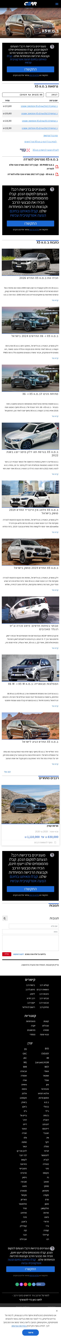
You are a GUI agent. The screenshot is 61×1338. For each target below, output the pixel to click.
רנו (47, 1239)
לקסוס (24, 1159)
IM (47, 1058)
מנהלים (45, 1025)
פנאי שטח (44, 1034)
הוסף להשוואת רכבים (43, 842)
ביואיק (24, 1102)
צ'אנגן (24, 1221)
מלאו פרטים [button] (34, 1275)
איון (47, 1084)
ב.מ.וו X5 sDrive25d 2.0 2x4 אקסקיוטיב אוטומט (39, 106)
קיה (25, 1230)
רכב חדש (31, 998)
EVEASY (45, 1053)
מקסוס (46, 1172)
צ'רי (47, 1225)
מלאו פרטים (34, 75)
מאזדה (46, 1164)
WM (25, 1066)
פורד (25, 1208)
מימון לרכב (30, 989)
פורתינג (23, 1212)
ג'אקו (24, 1106)
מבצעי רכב (44, 1002)
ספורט (46, 1030)
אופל (47, 1080)
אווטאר (46, 1075)
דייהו (25, 1124)
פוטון (47, 1203)
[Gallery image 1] (4, 33)
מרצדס (24, 1172)
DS (25, 1049)
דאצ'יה (46, 1119)
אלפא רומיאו (43, 1093)
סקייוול (24, 1195)
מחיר (7, 100)
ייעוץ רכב (31, 1002)
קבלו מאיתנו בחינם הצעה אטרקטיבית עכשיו (26, 59)
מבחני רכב (44, 998)
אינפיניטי (45, 1089)
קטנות (46, 1021)
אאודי (46, 1071)
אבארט (23, 1071)
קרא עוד (55, 300)
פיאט (46, 1217)
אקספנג (23, 1097)
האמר (24, 1128)
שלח (7, 953)
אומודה (24, 1075)
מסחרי (32, 1034)
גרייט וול (23, 1115)
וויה (47, 1137)
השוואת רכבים (43, 989)
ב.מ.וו (46, 1102)
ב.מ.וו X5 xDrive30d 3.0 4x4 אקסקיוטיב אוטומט (39, 113)
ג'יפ (25, 1111)
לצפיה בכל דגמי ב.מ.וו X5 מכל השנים (41, 141)
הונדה (24, 1133)
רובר (25, 1234)
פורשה (46, 1212)
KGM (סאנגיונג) (42, 1062)
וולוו (25, 1137)
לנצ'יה (46, 1159)
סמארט (23, 1190)
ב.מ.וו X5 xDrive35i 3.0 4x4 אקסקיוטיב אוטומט (40, 120)
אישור (30, 1332)
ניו (48, 1177)
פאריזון (24, 1199)
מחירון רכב (44, 1007)
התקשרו (30, 69)
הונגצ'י (46, 1133)
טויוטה (24, 1142)
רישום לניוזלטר (28, 1007)
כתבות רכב (44, 993)
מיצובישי (23, 1168)
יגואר (25, 1146)
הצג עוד (7, 771)
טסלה (46, 1146)
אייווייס (24, 1084)
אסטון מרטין (44, 1097)
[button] (41, 1284)
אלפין (24, 1093)
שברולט (23, 1239)
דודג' (25, 1119)
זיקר (47, 1142)
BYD (47, 1048)
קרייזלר (45, 1234)
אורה (25, 1080)
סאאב (46, 1181)
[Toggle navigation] (57, 4)
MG (25, 1062)
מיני (47, 1168)
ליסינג (32, 993)
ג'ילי (47, 1111)
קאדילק (23, 1225)
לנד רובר (23, 1155)
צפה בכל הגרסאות (51, 135)
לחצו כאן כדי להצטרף (30, 1299)
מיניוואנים (31, 1030)
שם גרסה (53, 100)
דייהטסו (45, 1128)
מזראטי (23, 1164)
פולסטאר (23, 1203)
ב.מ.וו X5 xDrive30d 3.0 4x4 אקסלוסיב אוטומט (40, 128)
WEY (47, 1066)
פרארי (46, 1221)
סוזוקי (46, 1186)
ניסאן (24, 1177)
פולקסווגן (45, 1208)
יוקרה (33, 1025)
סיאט (24, 1186)
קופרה (46, 1230)
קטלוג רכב (44, 985)
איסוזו (24, 1089)
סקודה (46, 1195)
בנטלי (46, 1106)
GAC (25, 1053)
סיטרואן (45, 1190)
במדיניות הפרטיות (19, 1325)
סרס (47, 1199)
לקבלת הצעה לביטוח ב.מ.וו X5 (46, 150)
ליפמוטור (45, 1155)
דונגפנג (45, 1124)
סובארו (24, 1181)
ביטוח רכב (30, 985)
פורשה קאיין (52, 825)
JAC (25, 1058)
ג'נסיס (46, 1115)
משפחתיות (30, 1021)
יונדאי (46, 1150)
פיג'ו (25, 1217)
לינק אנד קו (22, 1150)
